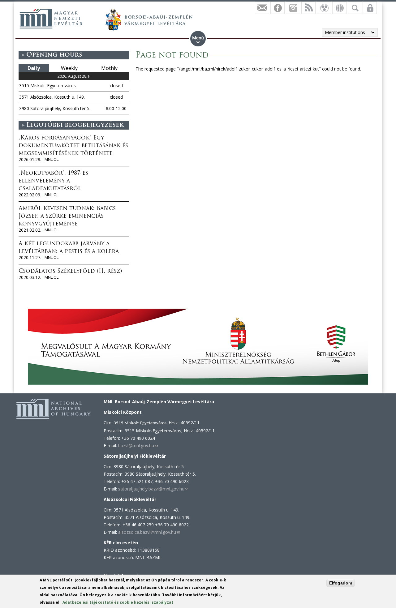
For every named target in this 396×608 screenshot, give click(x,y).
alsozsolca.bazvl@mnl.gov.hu (149, 532)
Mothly (109, 68)
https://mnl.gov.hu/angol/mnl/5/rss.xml (308, 8)
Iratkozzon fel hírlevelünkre (262, 8)
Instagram (293, 8)
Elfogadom (340, 582)
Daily (34, 68)
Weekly (69, 68)
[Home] (51, 18)
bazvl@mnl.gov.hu (138, 445)
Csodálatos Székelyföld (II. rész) (70, 271)
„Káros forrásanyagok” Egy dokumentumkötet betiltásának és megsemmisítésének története (73, 145)
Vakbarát (324, 8)
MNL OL (51, 159)
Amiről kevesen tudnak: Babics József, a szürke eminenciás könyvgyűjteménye (67, 216)
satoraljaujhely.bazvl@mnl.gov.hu (153, 489)
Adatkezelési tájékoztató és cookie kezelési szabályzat (117, 602)
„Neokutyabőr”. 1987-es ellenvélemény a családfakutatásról (53, 181)
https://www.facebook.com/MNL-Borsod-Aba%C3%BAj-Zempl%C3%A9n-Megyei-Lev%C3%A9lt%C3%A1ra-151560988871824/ (277, 8)
